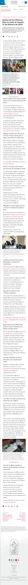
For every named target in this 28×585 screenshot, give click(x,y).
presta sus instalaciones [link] (15, 410)
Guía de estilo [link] (12, 531)
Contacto (21, 9)
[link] (3, 506)
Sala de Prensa (4, 6)
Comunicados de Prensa (6, 9)
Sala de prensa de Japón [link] (13, 131)
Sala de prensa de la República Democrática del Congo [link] (14, 320)
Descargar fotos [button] (15, 96)
